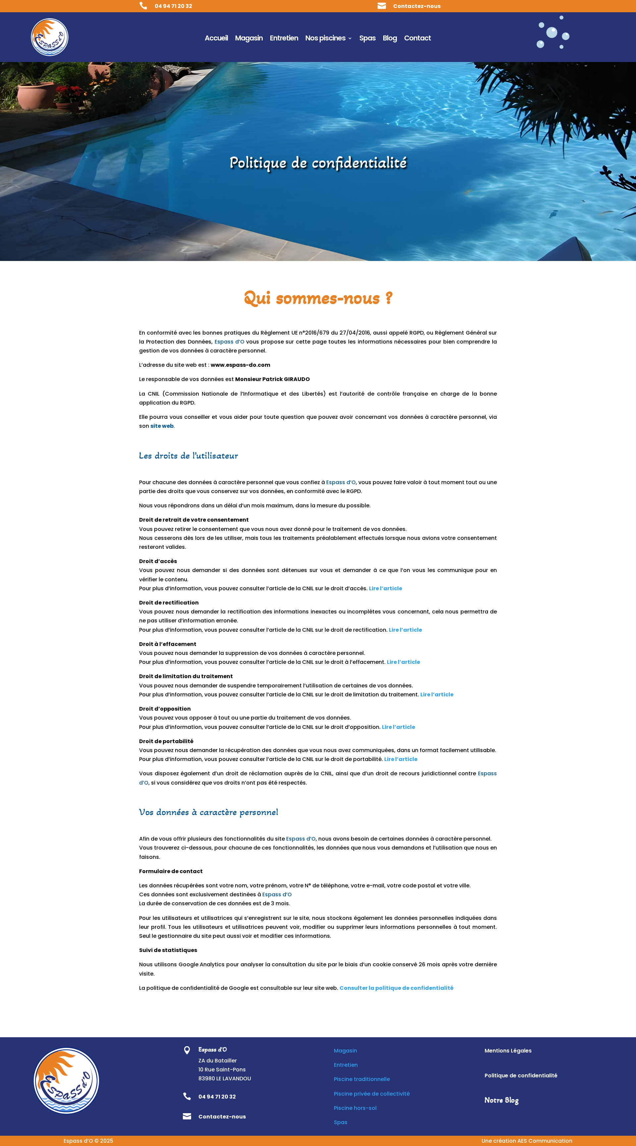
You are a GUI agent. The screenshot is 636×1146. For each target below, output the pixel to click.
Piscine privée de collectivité (372, 1094)
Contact (417, 39)
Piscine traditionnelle (362, 1079)
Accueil (216, 39)
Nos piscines (325, 39)
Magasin (249, 39)
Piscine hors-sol (355, 1108)
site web (162, 426)
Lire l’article (400, 759)
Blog (390, 39)
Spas (367, 39)
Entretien (284, 39)
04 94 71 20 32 (173, 6)
